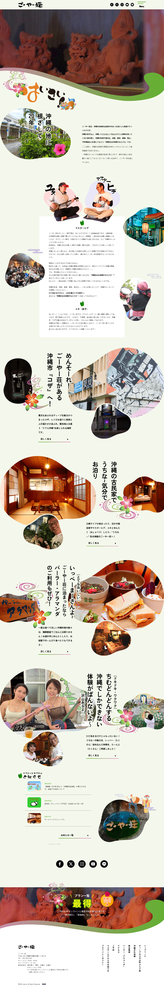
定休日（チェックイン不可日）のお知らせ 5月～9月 (64, 803)
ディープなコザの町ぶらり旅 (140, 958)
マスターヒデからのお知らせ (108, 958)
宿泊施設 (129, 949)
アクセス (119, 949)
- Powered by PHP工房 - (54, 844)
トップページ (145, 951)
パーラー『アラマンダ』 (124, 956)
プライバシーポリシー (103, 955)
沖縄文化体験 (134, 951)
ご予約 (113, 948)
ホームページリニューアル (55, 819)
